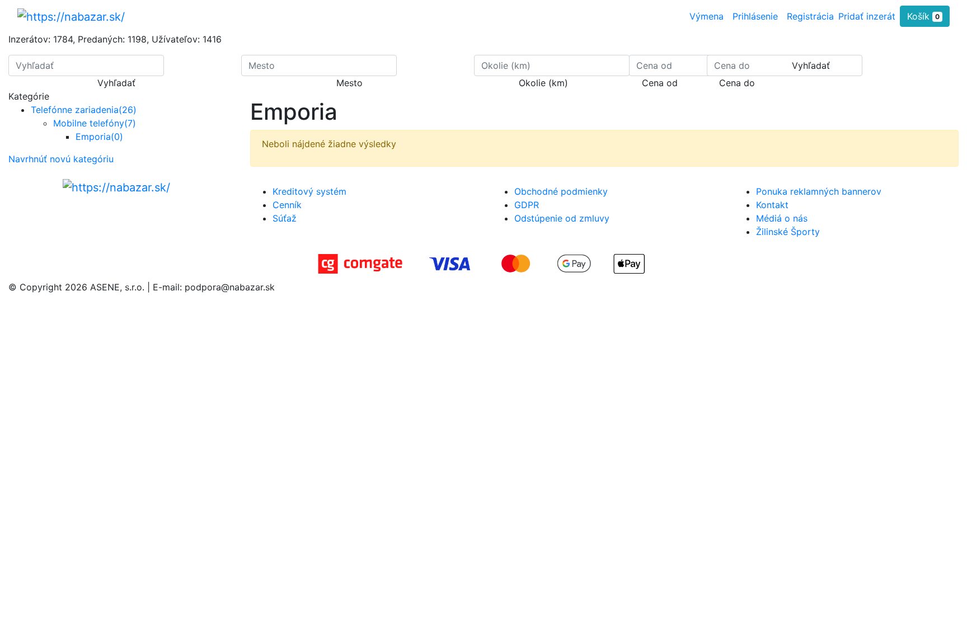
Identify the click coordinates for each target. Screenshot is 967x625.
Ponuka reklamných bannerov (818, 191)
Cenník (287, 204)
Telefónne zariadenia (84, 109)
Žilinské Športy (788, 231)
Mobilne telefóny (94, 123)
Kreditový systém (309, 191)
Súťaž (285, 218)
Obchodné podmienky (561, 191)
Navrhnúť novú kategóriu (61, 159)
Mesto (349, 82)
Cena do (737, 82)
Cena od (660, 82)
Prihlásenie (755, 16)
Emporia (99, 136)
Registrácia (810, 16)
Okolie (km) (543, 82)
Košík (923, 16)
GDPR (526, 204)
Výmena (706, 16)
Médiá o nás (782, 218)
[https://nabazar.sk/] (71, 16)
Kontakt (772, 204)
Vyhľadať (116, 82)
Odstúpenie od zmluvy (561, 218)
